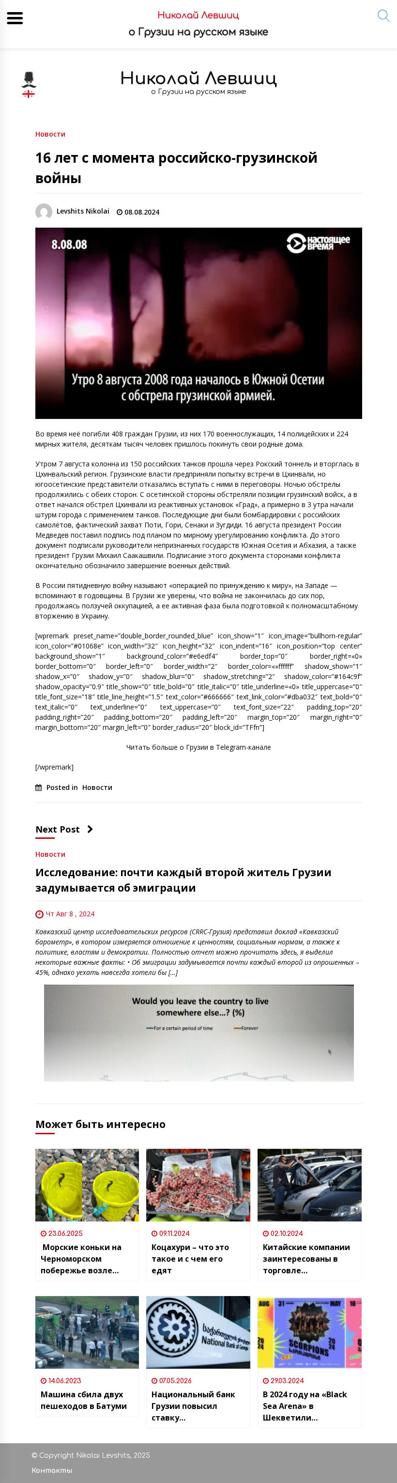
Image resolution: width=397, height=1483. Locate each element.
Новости (50, 133)
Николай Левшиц (198, 78)
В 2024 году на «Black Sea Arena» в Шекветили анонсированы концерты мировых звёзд (305, 1406)
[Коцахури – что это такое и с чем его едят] (198, 1185)
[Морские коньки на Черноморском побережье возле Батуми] (87, 1185)
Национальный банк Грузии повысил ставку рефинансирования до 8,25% (198, 1406)
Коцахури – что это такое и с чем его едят (190, 1259)
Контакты (51, 1470)
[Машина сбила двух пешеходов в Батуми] (87, 1332)
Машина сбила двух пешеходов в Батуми (84, 1400)
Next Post (57, 829)
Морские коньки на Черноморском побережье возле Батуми (81, 1259)
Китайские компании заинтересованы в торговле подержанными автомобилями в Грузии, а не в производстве (306, 1259)
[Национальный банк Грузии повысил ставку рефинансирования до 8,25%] (198, 1332)
